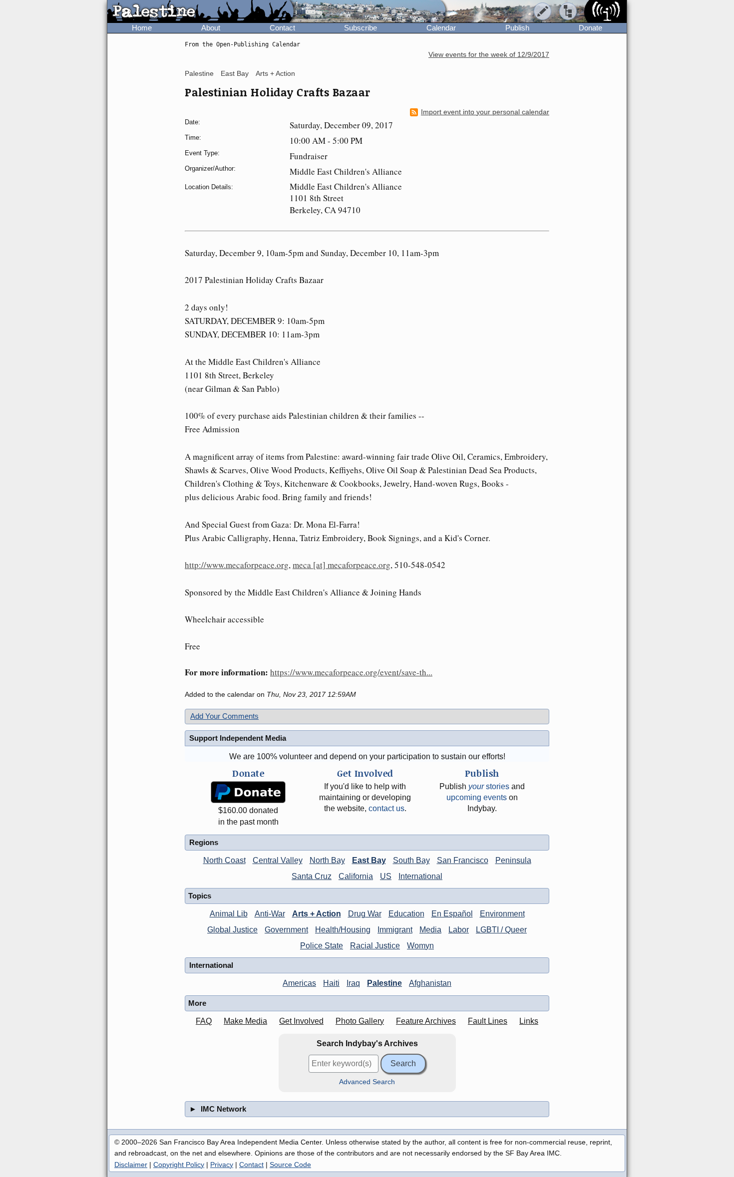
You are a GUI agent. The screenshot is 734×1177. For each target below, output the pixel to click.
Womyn (420, 945)
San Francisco (462, 860)
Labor (458, 929)
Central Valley (278, 860)
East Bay (235, 73)
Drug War (364, 913)
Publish (517, 27)
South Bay (411, 860)
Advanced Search (367, 1082)
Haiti (331, 983)
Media (430, 929)
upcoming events (476, 797)
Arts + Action (275, 73)
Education (406, 913)
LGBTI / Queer (501, 929)
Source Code (290, 1165)
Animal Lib (229, 913)
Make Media (245, 1021)
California (356, 876)
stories (488, 786)
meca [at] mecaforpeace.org (341, 565)
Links (528, 1021)
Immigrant (394, 929)
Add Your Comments (224, 716)
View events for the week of (488, 54)
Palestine (199, 73)
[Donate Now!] (248, 792)
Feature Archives (426, 1021)
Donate (590, 27)
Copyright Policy (178, 1165)
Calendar (441, 27)
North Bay (327, 860)
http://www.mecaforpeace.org (237, 565)
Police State (321, 945)
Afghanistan (430, 983)
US (385, 876)
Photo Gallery (360, 1021)
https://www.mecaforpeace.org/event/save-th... (351, 672)
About (210, 27)
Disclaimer (130, 1165)
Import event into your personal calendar (485, 112)
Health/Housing (342, 929)
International (420, 876)
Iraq (353, 983)
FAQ (204, 1021)
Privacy (221, 1165)
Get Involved (301, 1021)
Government (286, 929)
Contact (282, 27)
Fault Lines (487, 1021)
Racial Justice (375, 945)
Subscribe (360, 27)
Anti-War (270, 913)
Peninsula (513, 860)
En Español (452, 913)
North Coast (224, 860)
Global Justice (232, 929)
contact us (386, 808)
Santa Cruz (312, 876)
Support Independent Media (237, 738)
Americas (299, 983)
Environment (502, 913)
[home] (200, 12)
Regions (203, 842)
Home (142, 27)
